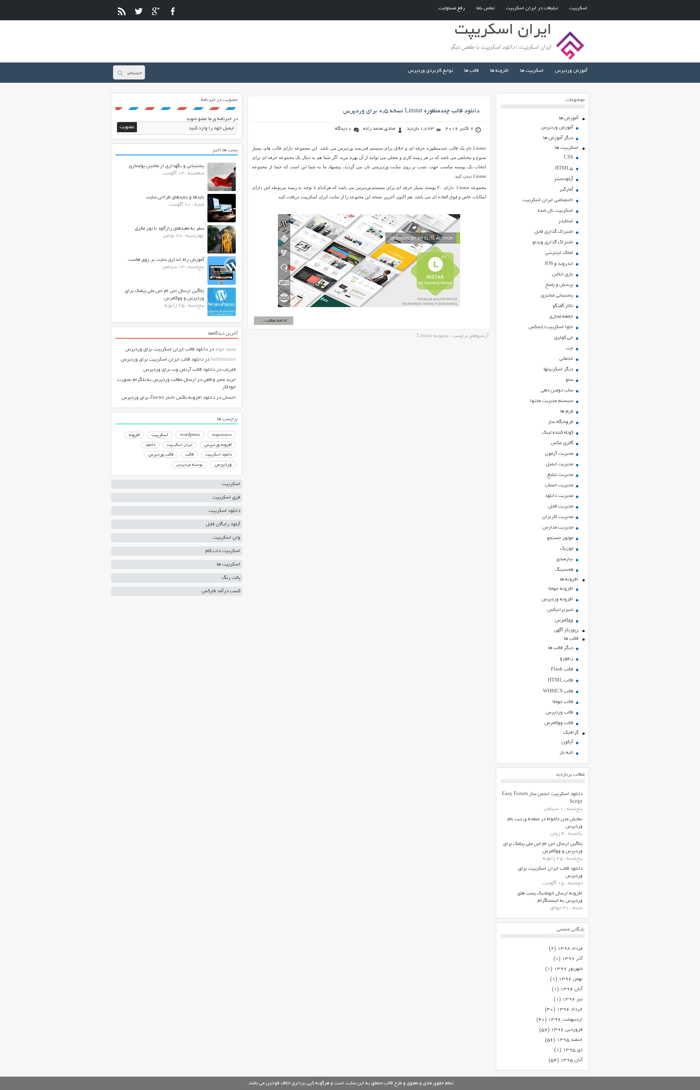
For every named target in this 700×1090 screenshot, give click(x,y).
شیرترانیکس (560, 610)
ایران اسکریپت (179, 445)
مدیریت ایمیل (559, 464)
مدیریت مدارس (557, 527)
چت (569, 348)
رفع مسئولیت (451, 8)
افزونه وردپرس (557, 599)
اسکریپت (578, 8)
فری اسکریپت (226, 497)
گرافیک (570, 732)
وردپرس (223, 464)
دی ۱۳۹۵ (573, 1050)
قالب (189, 454)
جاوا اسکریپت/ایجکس (551, 327)
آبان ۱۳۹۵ (571, 1060)
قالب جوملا (563, 702)
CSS (568, 157)
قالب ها (471, 70)
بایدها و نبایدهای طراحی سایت (175, 197)
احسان (229, 397)
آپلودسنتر (563, 179)
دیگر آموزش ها (558, 138)
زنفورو (566, 658)
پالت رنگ (231, 577)
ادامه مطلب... (273, 320)
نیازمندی (564, 559)
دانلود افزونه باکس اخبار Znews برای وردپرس (168, 397)
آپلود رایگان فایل (223, 524)
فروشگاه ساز (560, 422)
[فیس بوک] (173, 11)
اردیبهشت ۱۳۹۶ (565, 1019)
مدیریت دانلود (559, 496)
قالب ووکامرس (558, 723)
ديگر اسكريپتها (558, 369)
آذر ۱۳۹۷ (572, 958)
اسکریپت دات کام (222, 551)
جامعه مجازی (561, 316)
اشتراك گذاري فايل (553, 231)
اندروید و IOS (559, 264)
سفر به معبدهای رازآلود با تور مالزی (169, 228)
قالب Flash (562, 669)
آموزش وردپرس (571, 70)
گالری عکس (562, 443)
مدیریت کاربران (557, 517)
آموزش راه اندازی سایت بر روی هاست (166, 259)
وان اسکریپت (226, 537)
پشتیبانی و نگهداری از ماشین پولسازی (166, 166)
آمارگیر (566, 189)
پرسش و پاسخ (559, 285)
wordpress (190, 435)
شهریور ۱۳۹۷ (568, 969)
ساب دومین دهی (557, 390)
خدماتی (566, 358)
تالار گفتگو (563, 306)
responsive (222, 435)
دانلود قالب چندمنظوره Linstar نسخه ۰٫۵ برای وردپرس (411, 111)
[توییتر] (139, 11)
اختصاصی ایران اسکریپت (548, 200)
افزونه (134, 435)
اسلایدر (565, 221)
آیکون (567, 742)
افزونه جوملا (560, 588)
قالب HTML (560, 680)
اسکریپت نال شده (555, 210)
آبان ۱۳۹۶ (571, 989)
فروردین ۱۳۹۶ (567, 1029)
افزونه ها (499, 70)
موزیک (566, 548)
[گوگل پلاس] (156, 11)
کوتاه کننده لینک (557, 432)
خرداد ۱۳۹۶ (570, 1009)
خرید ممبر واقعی (219, 380)
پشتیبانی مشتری (557, 295)
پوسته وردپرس (189, 465)
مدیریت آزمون (559, 453)
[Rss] (122, 11)
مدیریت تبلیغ (560, 474)
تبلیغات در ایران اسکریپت (532, 8)
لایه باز (566, 752)
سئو (569, 380)
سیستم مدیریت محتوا (551, 401)
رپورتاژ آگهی (566, 630)
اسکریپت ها (532, 70)
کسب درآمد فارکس (221, 591)
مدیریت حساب (559, 485)
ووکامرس (564, 620)
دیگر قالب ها (560, 648)
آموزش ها (568, 118)
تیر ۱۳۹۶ (572, 999)
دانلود (150, 445)
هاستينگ (564, 569)
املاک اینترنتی (559, 253)
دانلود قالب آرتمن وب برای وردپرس (179, 369)
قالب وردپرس (559, 712)
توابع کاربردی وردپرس (430, 70)
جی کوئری (563, 337)
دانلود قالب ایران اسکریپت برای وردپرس (166, 349)
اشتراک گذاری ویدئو (552, 242)
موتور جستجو (560, 538)
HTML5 (564, 168)
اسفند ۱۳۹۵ (570, 1040)
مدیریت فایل (560, 506)
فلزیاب (229, 369)
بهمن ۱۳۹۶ (571, 979)
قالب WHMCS (558, 691)
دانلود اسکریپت (218, 454)
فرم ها (566, 411)
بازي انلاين (562, 274)
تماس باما (485, 8)
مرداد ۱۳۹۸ (570, 948)
